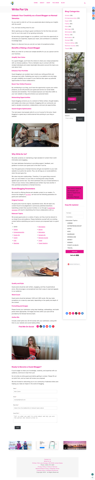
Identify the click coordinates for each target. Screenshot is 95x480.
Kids (15, 240)
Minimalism (41, 227)
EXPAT (69, 228)
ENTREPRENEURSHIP (74, 226)
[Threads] (93, 10)
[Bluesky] (93, 8)
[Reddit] (93, 15)
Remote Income (43, 238)
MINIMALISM (71, 237)
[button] (75, 234)
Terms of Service (52, 466)
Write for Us (47, 461)
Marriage (16, 243)
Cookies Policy (41, 470)
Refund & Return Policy (42, 468)
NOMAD (70, 242)
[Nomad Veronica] (12, 3)
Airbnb (16, 229)
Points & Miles (70, 43)
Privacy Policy (42, 466)
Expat (67, 21)
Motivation (41, 232)
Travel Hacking (43, 243)
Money (40, 229)
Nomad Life (41, 235)
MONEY (69, 239)
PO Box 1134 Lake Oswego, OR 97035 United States (47, 463)
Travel (40, 240)
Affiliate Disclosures (52, 470)
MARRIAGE (71, 234)
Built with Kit (72, 109)
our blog (28, 194)
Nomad (67, 40)
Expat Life (17, 235)
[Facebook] (93, 13)
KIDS (69, 231)
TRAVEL (70, 248)
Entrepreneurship (19, 232)
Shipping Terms (54, 468)
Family (16, 238)
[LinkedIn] (93, 18)
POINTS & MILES (73, 245)
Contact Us (47, 459)
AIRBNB (70, 223)
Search (67, 115)
